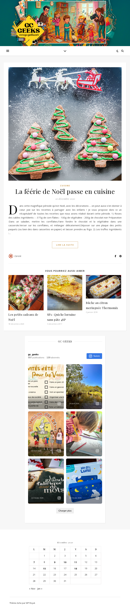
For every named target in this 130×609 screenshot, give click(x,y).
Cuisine (65, 185)
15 (44, 568)
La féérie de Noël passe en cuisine (65, 191)
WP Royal (30, 603)
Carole (17, 256)
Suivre (96, 356)
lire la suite (65, 244)
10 (65, 562)
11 (75, 562)
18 (75, 568)
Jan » (39, 588)
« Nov (32, 588)
